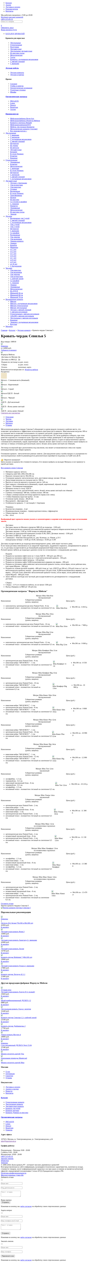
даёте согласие (26, 1206)
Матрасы (9, 326)
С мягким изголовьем (18, 312)
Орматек (9, 1130)
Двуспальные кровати (14, 1104)
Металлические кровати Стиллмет (24, 129)
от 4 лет (13, 252)
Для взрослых (15, 187)
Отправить (5, 1202)
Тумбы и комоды (17, 86)
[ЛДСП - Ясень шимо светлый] (2, 404)
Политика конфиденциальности (13, 1173)
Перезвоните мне (8, 1256)
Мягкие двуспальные (18, 308)
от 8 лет (13, 260)
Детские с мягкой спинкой (20, 310)
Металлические (16, 55)
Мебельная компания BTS (20, 125)
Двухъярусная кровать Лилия (12, 949)
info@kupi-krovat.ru (8, 1141)
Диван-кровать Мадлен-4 (11, 1035)
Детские (9, 216)
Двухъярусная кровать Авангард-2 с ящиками (19, 940)
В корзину (5, 927)
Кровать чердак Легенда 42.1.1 (13, 974)
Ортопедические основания (21, 88)
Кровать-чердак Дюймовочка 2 (13, 1026)
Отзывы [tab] (9, 425)
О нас (8, 1072)
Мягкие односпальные (19, 306)
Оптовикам (10, 1074)
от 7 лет (13, 258)
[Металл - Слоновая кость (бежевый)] (4, 378)
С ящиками (14, 64)
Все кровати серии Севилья (12, 468)
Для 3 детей (14, 227)
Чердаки (9, 268)
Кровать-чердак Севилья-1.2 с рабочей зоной (19, 1018)
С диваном (14, 204)
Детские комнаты (17, 73)
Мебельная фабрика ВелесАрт (22, 119)
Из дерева (14, 146)
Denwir (13, 105)
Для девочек (15, 237)
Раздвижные (15, 235)
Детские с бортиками (18, 183)
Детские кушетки (17, 75)
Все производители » (18, 131)
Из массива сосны (17, 53)
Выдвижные (15, 191)
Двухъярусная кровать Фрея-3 (12, 932)
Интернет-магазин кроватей (12, 17)
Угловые (13, 189)
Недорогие (14, 143)
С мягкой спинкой (17, 61)
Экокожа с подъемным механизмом (24, 322)
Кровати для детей (13, 1108)
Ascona (13, 109)
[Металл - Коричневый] (2, 383)
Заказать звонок (7, 1159)
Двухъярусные (16, 49)
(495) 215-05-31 (7, 19)
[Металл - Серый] (2, 387)
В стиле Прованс (17, 154)
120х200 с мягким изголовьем (22, 316)
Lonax (12, 103)
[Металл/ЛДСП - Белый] (2, 391)
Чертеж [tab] (8, 419)
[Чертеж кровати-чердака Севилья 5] (16, 908)
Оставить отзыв (7, 904)
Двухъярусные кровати (15, 1106)
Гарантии (9, 1076)
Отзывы (9, 1078)
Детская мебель (12, 68)
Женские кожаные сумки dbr (12, 1175)
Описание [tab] (10, 417)
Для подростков (16, 185)
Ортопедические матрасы (16, 97)
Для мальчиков (16, 239)
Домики (13, 243)
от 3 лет (13, 249)
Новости (9, 1091)
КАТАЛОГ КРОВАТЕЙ (15, 34)
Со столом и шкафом (18, 202)
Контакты (9, 11)
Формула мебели (31, 370)
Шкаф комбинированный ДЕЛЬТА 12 (16, 1000)
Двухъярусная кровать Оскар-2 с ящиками (17, 966)
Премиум (14, 206)
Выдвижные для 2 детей (19, 218)
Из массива (14, 200)
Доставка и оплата (13, 7)
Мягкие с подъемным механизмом (23, 304)
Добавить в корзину (9, 350)
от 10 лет (13, 264)
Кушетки (13, 156)
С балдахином (15, 266)
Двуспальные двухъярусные (21, 51)
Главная (4, 330)
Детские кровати (24, 330)
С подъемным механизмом (20, 139)
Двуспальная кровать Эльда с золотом (16, 1009)
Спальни (13, 84)
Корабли (13, 245)
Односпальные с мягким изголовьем (24, 314)
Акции (8, 5)
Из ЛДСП (14, 291)
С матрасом (14, 137)
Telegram (4, 1163)
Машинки (14, 247)
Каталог (9, 3)
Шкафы (13, 92)
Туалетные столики (18, 90)
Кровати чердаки (12, 1110)
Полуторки (14, 47)
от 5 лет (13, 254)
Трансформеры (16, 195)
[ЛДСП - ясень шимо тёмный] (2, 409)
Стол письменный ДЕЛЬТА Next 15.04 (16, 1045)
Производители (12, 9)
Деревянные (15, 162)
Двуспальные (15, 43)
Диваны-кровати (17, 241)
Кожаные (13, 158)
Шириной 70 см (16, 297)
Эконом (13, 214)
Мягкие (13, 301)
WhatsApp (5, 1161)
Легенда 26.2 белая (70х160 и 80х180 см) (17, 923)
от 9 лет (13, 262)
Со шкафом (14, 233)
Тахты (12, 57)
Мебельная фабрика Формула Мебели (25, 121)
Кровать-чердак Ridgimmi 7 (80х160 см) (16, 957)
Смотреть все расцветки (10, 413)
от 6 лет (13, 256)
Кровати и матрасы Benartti (21, 123)
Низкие (13, 198)
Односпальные (16, 45)
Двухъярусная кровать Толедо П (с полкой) (18, 992)
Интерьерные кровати (14, 299)
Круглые (13, 324)
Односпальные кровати (15, 1102)
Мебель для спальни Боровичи (22, 127)
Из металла (14, 148)
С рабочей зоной (16, 279)
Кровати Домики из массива (17, 1113)
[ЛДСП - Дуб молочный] (2, 400)
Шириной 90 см (16, 293)
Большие (13, 152)
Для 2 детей (14, 225)
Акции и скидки (12, 1089)
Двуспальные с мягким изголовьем (24, 318)
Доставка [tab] (9, 421)
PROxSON (14, 101)
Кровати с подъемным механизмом (24, 59)
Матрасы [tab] (9, 423)
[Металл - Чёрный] (2, 396)
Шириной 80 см (16, 295)
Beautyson (14, 107)
